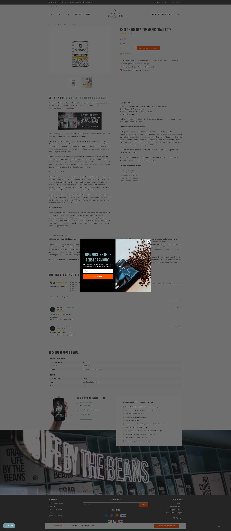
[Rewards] (9, 525)
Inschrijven (97, 277)
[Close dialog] (148, 241)
